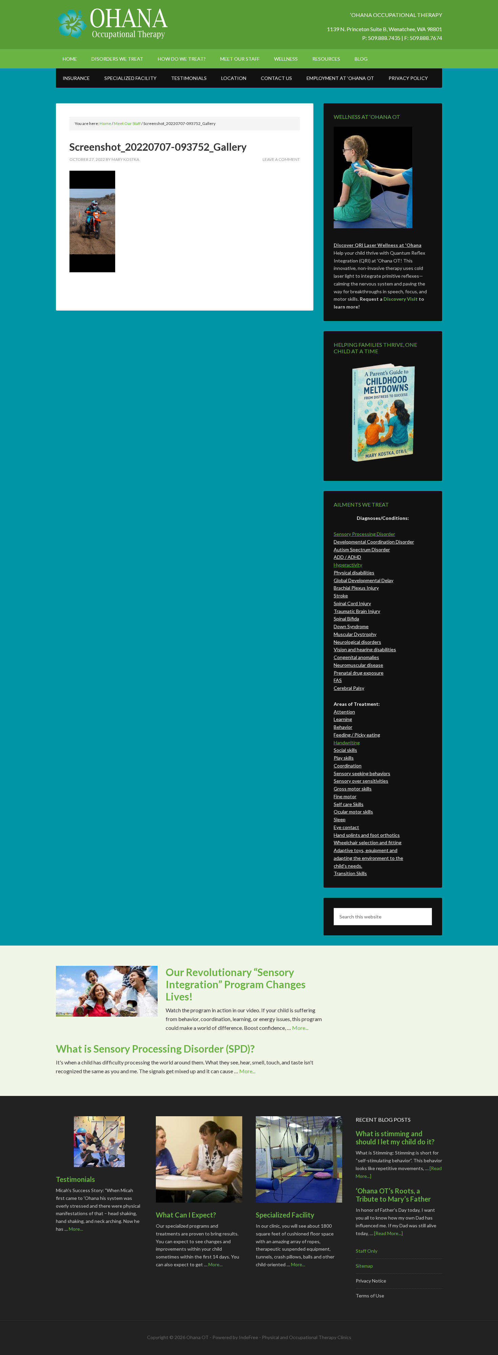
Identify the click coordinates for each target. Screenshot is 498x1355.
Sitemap (364, 1266)
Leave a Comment (281, 159)
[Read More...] (388, 1233)
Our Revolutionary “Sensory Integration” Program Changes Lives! (236, 984)
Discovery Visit (400, 299)
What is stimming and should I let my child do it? (395, 1137)
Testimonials (75, 1179)
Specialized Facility (285, 1215)
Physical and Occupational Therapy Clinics (306, 1337)
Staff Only (366, 1251)
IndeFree (248, 1337)
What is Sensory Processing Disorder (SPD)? (155, 1048)
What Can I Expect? (186, 1215)
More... (300, 1027)
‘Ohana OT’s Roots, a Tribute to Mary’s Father (393, 1195)
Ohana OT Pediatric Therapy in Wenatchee (113, 24)
